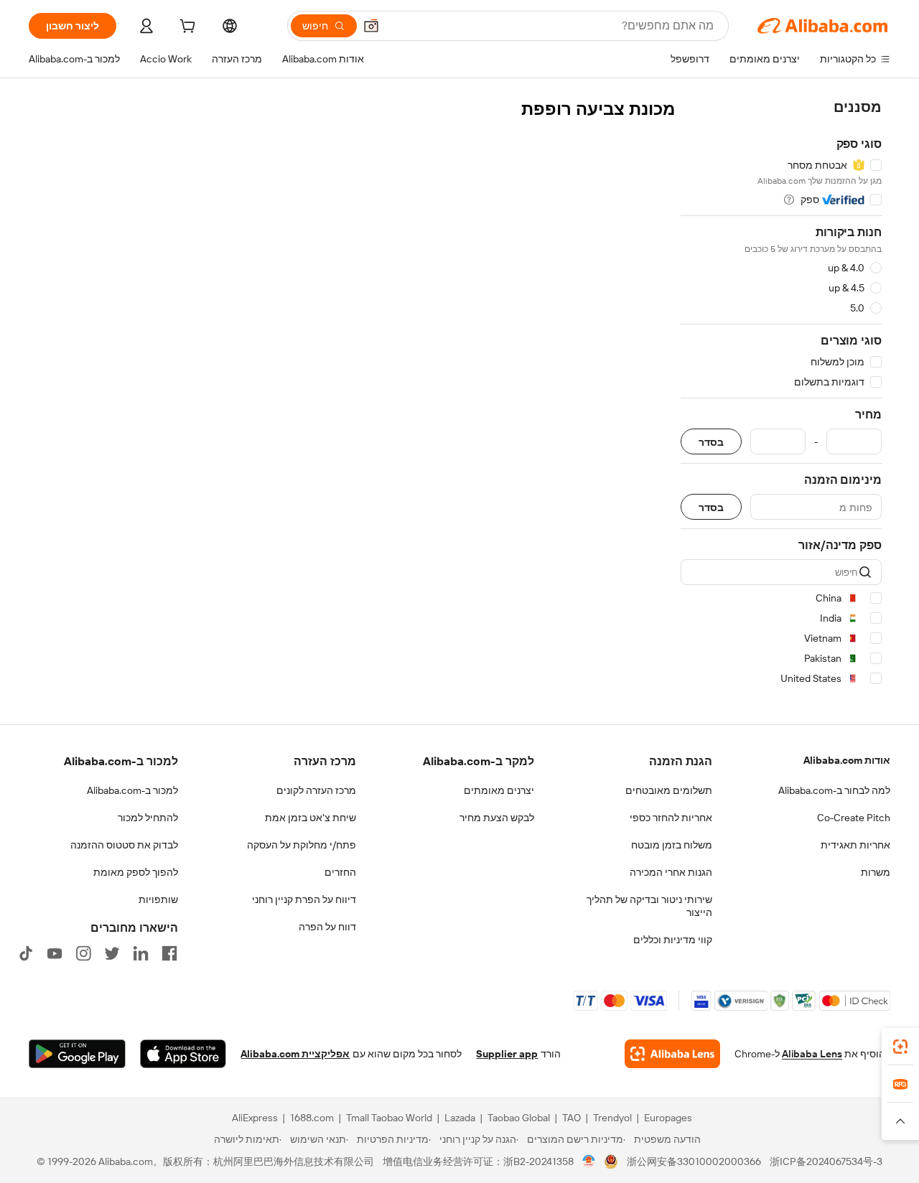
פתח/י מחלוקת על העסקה (301, 845)
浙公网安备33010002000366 (694, 1161)
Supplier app (507, 1054)
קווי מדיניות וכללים (672, 939)
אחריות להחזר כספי (671, 817)
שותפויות (158, 899)
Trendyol (612, 1117)
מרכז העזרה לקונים (316, 790)
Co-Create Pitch (853, 817)
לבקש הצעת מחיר (497, 817)
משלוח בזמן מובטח (671, 845)
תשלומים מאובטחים (668, 790)
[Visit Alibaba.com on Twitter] (112, 953)
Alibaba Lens (812, 1054)
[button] (371, 25)
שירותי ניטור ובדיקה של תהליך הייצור (649, 906)
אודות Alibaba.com (846, 760)
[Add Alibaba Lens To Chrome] (672, 1053)
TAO (571, 1117)
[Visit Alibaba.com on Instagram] (83, 953)
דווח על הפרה (327, 926)
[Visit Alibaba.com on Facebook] (169, 953)
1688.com (312, 1117)
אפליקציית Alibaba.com (295, 1054)
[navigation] (781, 395)
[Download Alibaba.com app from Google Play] (77, 1053)
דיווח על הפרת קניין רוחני (304, 899)
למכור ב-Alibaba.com (132, 790)
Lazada (459, 1117)
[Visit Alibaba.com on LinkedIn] (140, 953)
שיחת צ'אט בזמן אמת (310, 817)
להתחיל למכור (148, 817)
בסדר (711, 442)
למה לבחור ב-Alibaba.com (834, 790)
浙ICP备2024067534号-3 (826, 1161)
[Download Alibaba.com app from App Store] (183, 1053)
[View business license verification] (589, 1161)
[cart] (186, 28)
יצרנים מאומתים (499, 790)
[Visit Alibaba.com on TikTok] (25, 953)
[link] (900, 1046)
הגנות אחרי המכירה (671, 872)
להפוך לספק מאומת (135, 872)
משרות (875, 872)
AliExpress (255, 1117)
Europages (668, 1117)
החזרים (340, 872)
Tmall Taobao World (389, 1117)
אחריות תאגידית (855, 845)
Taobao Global (519, 1117)
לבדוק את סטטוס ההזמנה (124, 845)
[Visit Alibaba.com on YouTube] (54, 953)
